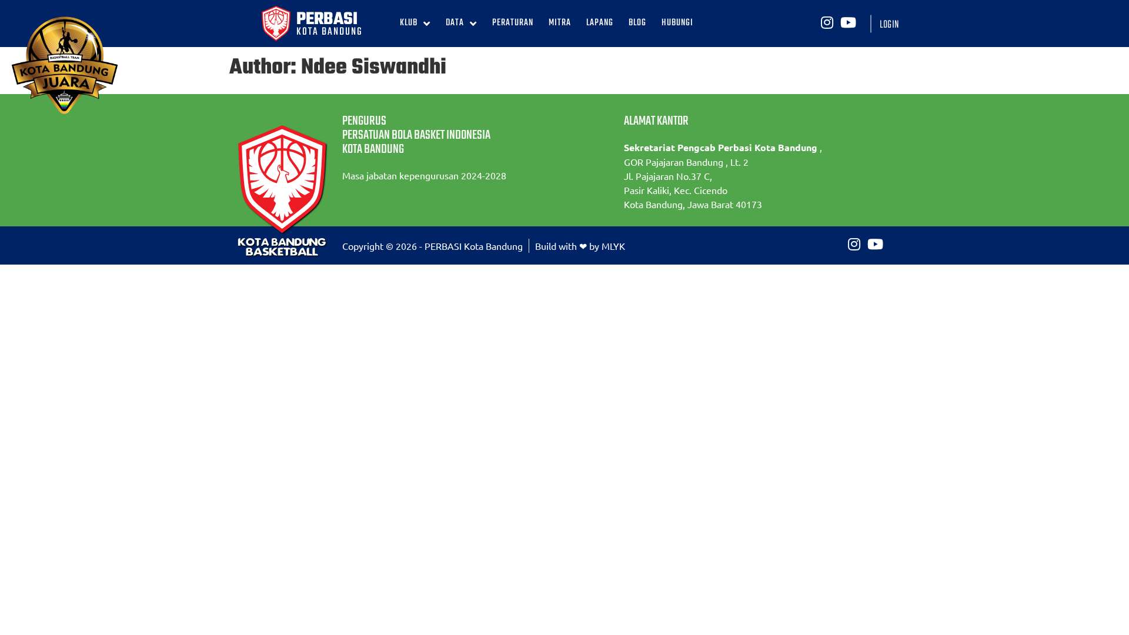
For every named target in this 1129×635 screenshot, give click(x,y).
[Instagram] (827, 22)
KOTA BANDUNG (329, 32)
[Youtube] (848, 22)
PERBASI (327, 19)
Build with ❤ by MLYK (580, 246)
